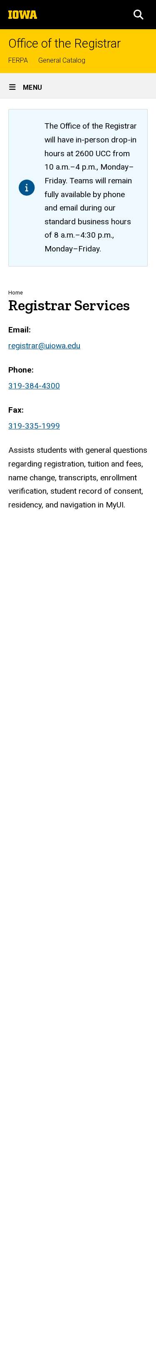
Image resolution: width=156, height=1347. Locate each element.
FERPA (18, 60)
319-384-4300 (34, 386)
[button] (138, 14)
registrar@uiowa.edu (44, 345)
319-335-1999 (34, 426)
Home (15, 292)
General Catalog (61, 60)
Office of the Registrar (64, 44)
